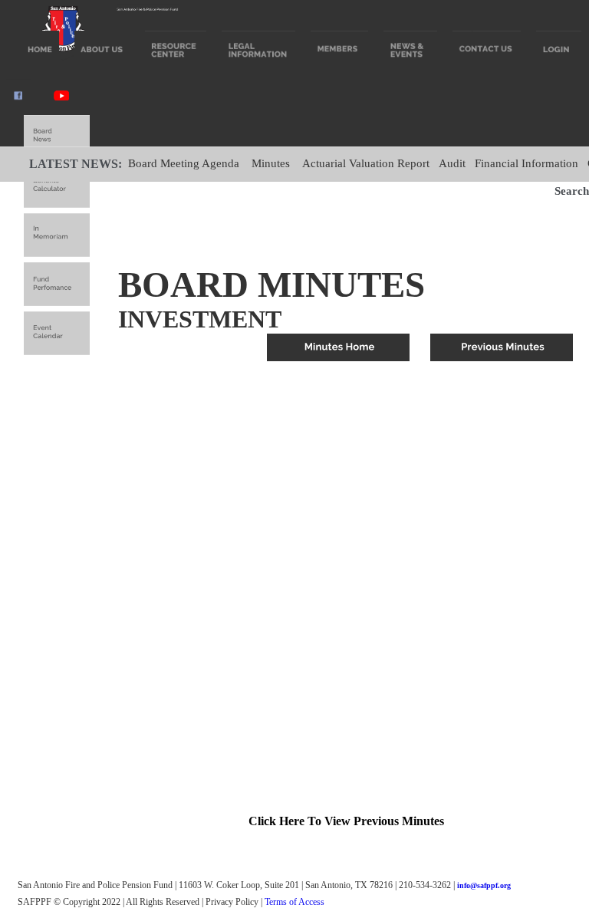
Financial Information (526, 163)
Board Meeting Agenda (183, 163)
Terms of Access (294, 902)
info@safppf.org (484, 885)
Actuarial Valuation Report (365, 163)
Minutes (271, 163)
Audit (452, 163)
